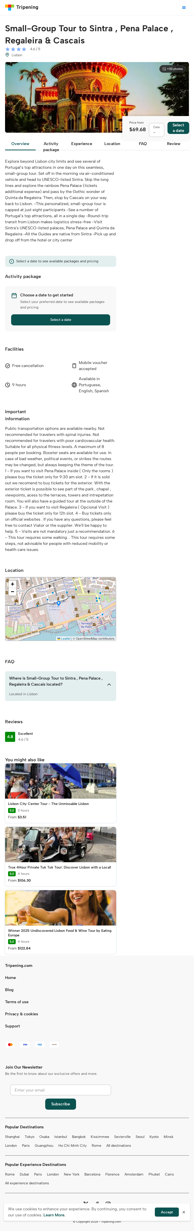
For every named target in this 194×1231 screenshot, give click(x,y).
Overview (20, 143)
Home (10, 977)
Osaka (44, 1137)
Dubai (24, 1174)
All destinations (118, 1145)
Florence (112, 1174)
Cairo (169, 1174)
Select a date (60, 320)
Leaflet (65, 638)
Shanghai (12, 1137)
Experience (81, 143)
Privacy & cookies (21, 1014)
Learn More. (54, 1215)
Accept (167, 1212)
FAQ (143, 143)
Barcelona (92, 1174)
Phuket (154, 1174)
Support (12, 1026)
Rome (96, 1145)
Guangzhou (44, 1145)
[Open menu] (184, 8)
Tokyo (29, 1137)
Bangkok (79, 1137)
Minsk (168, 1137)
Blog (9, 989)
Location (112, 143)
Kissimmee (100, 1137)
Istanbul (60, 1137)
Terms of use (17, 1001)
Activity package (51, 145)
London (11, 1145)
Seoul (140, 1137)
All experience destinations (27, 1183)
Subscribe (60, 1104)
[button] (59, 604)
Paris (26, 1145)
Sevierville (122, 1137)
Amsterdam (134, 1174)
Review (173, 143)
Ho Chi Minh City (72, 1145)
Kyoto (154, 1137)
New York (71, 1174)
